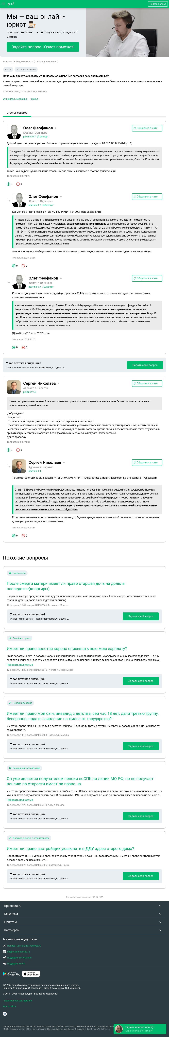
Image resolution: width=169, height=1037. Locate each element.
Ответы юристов (17, 112)
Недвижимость (24, 61)
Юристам (10, 922)
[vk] (5, 1014)
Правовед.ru (12, 905)
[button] (140, 1029)
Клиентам (11, 914)
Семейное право (21, 638)
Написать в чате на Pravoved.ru (24, 945)
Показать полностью (20, 664)
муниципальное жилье (15, 99)
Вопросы (7, 61)
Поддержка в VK (16, 963)
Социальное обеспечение (26, 768)
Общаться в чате (147, 128)
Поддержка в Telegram (19, 957)
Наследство (19, 573)
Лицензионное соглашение (17, 1000)
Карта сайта (9, 1006)
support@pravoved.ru (18, 951)
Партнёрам (11, 930)
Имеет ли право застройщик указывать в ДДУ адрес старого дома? (70, 848)
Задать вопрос (158, 4)
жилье (34, 99)
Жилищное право (46, 61)
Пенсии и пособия (22, 703)
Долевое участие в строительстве (31, 838)
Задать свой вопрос (145, 365)
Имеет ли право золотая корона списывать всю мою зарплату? (67, 648)
